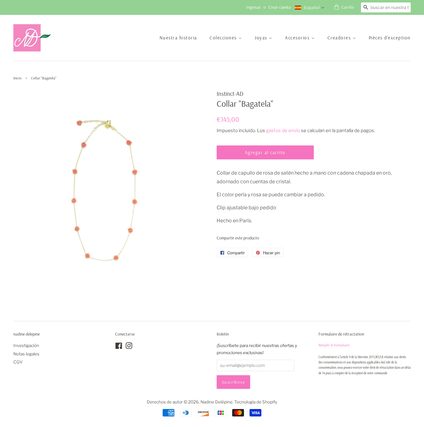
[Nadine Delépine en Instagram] (128, 347)
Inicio (17, 78)
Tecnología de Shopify (255, 401)
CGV (18, 361)
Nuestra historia (178, 38)
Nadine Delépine (216, 401)
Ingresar (253, 7)
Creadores (340, 38)
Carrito (347, 7)
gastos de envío (283, 130)
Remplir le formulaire (334, 345)
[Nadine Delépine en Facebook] (118, 347)
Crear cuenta (279, 7)
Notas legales (26, 353)
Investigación (26, 345)
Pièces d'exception (390, 38)
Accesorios (298, 38)
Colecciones (224, 38)
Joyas (262, 38)
